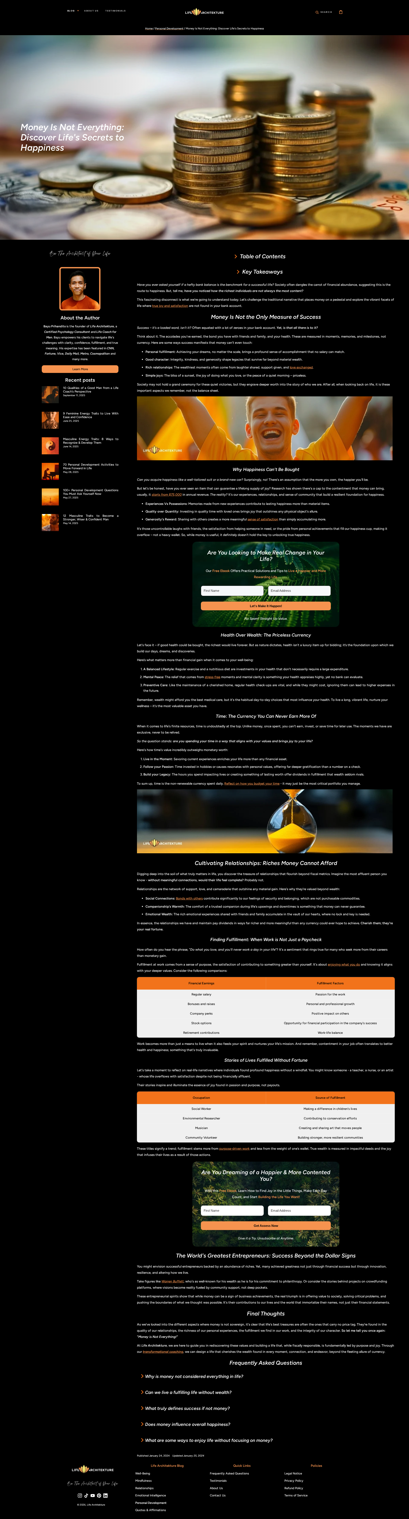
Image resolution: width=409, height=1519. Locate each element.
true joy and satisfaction (170, 306)
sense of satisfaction (263, 519)
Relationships (144, 1488)
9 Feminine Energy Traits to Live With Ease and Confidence (90, 415)
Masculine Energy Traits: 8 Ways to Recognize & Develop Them (90, 441)
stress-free (212, 677)
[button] (323, 12)
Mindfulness (143, 1481)
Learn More (80, 369)
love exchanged (301, 367)
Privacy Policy (293, 1481)
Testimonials (218, 1481)
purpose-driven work (234, 1148)
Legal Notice (293, 1473)
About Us (216, 1488)
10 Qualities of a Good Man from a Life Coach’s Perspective (90, 389)
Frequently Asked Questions (229, 1473)
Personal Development (169, 28)
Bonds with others (189, 898)
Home (149, 28)
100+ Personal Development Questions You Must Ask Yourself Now (90, 492)
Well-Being (142, 1473)
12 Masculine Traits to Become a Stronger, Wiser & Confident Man (90, 517)
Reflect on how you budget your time (251, 783)
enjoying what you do (344, 964)
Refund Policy (293, 1488)
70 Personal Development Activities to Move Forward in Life (90, 466)
